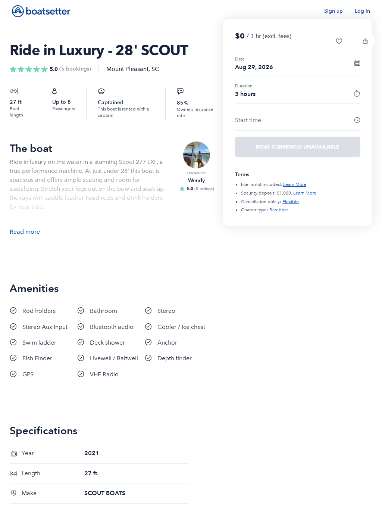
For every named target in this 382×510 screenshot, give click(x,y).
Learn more (294, 184)
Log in (362, 11)
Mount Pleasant (127, 68)
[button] (339, 41)
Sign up (333, 11)
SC (155, 68)
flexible (290, 201)
